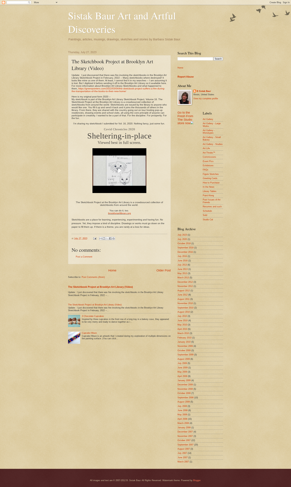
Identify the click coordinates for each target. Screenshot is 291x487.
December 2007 (185, 431)
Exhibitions (208, 165)
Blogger (196, 480)
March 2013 (183, 277)
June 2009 (182, 367)
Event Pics (208, 161)
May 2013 (182, 273)
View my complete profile (205, 98)
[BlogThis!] (104, 238)
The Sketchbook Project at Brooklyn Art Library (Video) (100, 286)
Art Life (206, 148)
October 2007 (184, 440)
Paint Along (208, 195)
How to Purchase (211, 182)
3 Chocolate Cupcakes (93, 316)
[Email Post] (94, 238)
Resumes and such (212, 206)
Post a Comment (84, 256)
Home (112, 270)
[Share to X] (107, 238)
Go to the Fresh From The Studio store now (185, 118)
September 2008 (185, 397)
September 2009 (185, 354)
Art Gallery (208, 119)
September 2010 (185, 307)
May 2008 (182, 414)
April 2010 (182, 329)
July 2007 (182, 453)
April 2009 (182, 376)
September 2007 (185, 444)
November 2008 (185, 389)
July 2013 (182, 265)
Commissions (209, 157)
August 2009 (183, 359)
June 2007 (182, 457)
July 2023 (182, 235)
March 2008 (183, 423)
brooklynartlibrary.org (119, 213)
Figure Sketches (211, 174)
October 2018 (184, 243)
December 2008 (185, 384)
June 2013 (182, 269)
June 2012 (182, 294)
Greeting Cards (210, 178)
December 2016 (185, 252)
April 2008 (182, 419)
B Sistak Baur (204, 91)
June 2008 (182, 410)
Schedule (207, 211)
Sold (205, 215)
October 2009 (184, 350)
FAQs (205, 169)
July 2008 (182, 406)
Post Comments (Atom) (93, 277)
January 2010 (184, 342)
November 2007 (185, 436)
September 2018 (185, 247)
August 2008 (183, 402)
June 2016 (182, 260)
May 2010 (182, 324)
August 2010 (183, 312)
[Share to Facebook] (110, 238)
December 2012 (185, 282)
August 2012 (183, 290)
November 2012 (185, 286)
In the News (208, 187)
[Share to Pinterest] (113, 238)
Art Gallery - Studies (213, 144)
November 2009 (185, 346)
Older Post (163, 270)
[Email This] (100, 238)
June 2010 (182, 320)
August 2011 (183, 299)
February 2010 (184, 337)
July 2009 (182, 363)
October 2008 (184, 393)
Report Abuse (185, 76)
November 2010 (185, 303)
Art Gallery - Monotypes (209, 131)
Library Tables (209, 191)
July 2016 (182, 256)
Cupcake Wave (89, 333)
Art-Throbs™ (209, 152)
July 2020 (182, 239)
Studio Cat (208, 219)
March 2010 (183, 333)
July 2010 (182, 316)
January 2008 (184, 427)
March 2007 (183, 461)
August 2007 (183, 449)
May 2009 (182, 372)
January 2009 (184, 380)
